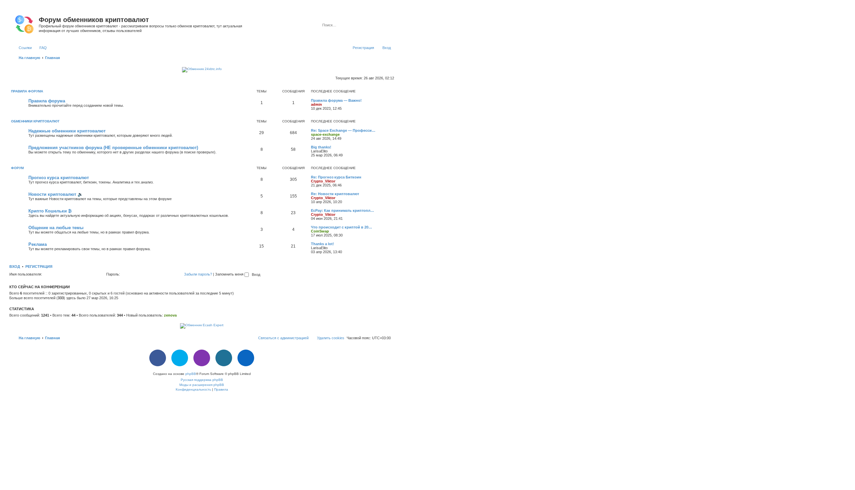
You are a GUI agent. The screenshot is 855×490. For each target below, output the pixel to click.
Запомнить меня (229, 274)
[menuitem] (40, 48)
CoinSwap (320, 231)
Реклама (37, 244)
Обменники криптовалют (35, 121)
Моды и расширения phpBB (201, 385)
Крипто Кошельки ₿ (50, 210)
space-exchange (325, 134)
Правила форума (27, 91)
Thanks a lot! (322, 244)
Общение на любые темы (55, 227)
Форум (17, 168)
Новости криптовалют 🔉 (55, 194)
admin (316, 104)
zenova (170, 315)
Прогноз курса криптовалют (58, 177)
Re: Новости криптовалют (335, 194)
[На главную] (25, 23)
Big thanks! (321, 147)
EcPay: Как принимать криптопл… (342, 210)
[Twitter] (179, 358)
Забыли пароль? (198, 274)
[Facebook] (157, 358)
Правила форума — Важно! (336, 100)
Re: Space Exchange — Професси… (343, 130)
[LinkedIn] (245, 358)
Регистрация (38, 267)
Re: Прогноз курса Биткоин (336, 177)
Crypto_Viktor (323, 181)
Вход (14, 267)
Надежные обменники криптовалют (67, 130)
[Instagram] (201, 358)
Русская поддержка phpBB (202, 380)
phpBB (190, 374)
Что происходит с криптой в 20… (341, 227)
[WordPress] (223, 358)
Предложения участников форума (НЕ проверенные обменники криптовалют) (113, 147)
